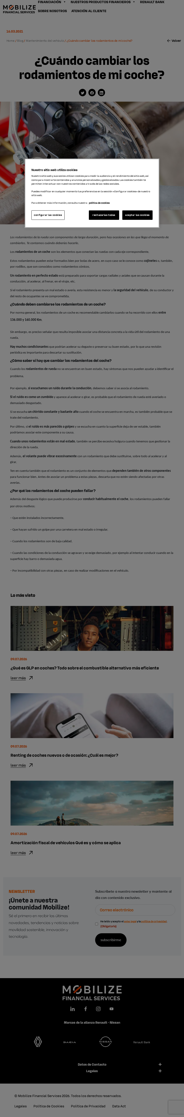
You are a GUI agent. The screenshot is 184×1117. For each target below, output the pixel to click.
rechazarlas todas (103, 214)
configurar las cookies (48, 214)
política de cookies (99, 202)
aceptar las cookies (137, 214)
